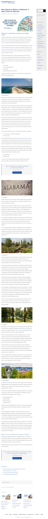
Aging (15, 13)
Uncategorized (40, 65)
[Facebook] (41, 17)
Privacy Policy (30, 514)
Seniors (17, 13)
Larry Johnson (4, 13)
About (10, 514)
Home (6, 514)
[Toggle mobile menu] (46, 2)
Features (15, 514)
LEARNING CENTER (22, 514)
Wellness (39, 68)
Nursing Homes (40, 59)
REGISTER (37, 514)
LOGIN (41, 514)
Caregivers (40, 57)
